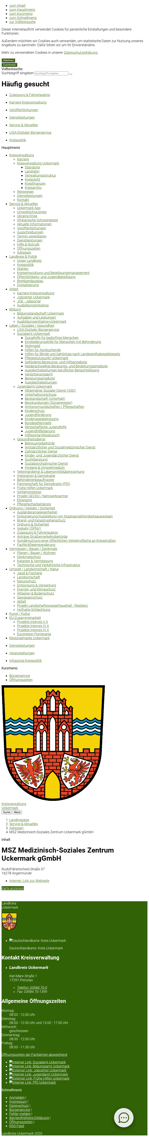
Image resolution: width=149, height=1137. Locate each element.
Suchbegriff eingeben (18, 73)
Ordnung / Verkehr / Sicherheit (32, 508)
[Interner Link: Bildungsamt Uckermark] (78, 1066)
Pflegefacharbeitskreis (34, 504)
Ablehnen (8, 60)
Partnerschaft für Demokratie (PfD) (43, 484)
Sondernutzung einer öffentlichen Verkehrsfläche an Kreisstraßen (66, 541)
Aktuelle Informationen (34, 224)
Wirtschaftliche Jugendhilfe (45, 427)
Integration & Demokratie (36, 476)
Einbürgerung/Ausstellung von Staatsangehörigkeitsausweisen (65, 516)
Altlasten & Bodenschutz (35, 593)
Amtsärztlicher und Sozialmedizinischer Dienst (60, 447)
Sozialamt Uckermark (33, 334)
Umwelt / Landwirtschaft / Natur (34, 569)
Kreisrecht (32, 179)
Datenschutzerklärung (81, 52)
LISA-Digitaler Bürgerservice (38, 330)
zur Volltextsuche (22, 22)
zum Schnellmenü (23, 18)
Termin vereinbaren (31, 236)
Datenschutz (19, 1106)
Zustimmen (9, 64)
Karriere (23, 159)
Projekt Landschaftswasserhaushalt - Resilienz (52, 605)
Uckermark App (29, 208)
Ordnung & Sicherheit (33, 524)
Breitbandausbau (30, 281)
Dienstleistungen (29, 196)
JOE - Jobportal (29, 301)
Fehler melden (20, 1114)
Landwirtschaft (28, 577)
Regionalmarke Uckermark (29, 638)
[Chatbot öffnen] (123, 1117)
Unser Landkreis (29, 261)
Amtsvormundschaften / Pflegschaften (54, 407)
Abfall (21, 601)
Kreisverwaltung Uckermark (38, 163)
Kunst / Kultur (19, 614)
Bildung (15, 309)
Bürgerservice (19, 676)
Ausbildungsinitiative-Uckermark (41, 321)
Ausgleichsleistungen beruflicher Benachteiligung (62, 370)
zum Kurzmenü (21, 14)
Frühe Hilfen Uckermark (35, 488)
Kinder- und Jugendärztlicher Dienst (52, 455)
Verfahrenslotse (29, 492)
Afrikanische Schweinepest (37, 220)
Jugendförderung (38, 415)
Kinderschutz (35, 411)
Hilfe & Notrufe (28, 244)
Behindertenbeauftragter (35, 480)
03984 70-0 (32, 988)
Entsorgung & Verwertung (36, 585)
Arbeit (13, 289)
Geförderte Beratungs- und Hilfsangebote (56, 362)
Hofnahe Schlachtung (33, 610)
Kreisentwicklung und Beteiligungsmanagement (53, 273)
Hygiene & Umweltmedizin (45, 468)
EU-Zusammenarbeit (25, 618)
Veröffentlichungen (31, 228)
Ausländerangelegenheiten (37, 512)
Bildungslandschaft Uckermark (40, 313)
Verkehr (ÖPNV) (29, 528)
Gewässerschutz (29, 597)
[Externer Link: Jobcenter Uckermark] (78, 1070)
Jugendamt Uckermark (34, 386)
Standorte (32, 167)
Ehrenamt (24, 500)
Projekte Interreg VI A (33, 630)
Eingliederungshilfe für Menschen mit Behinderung (63, 342)
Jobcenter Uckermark (33, 297)
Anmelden (17, 1097)
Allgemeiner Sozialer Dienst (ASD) (50, 390)
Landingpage (19, 820)
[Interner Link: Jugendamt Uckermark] (78, 1074)
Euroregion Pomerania (34, 634)
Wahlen (23, 269)
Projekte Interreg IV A (33, 626)
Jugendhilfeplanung (40, 431)
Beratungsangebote (40, 378)
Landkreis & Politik (23, 256)
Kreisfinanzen (35, 183)
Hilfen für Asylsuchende (43, 350)
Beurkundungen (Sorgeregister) (48, 403)
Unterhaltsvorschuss (40, 394)
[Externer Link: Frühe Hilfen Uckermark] (78, 1078)
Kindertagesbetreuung (42, 419)
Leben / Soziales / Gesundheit (31, 325)
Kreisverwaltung (21, 155)
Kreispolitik (25, 265)
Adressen (24, 252)
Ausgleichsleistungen (41, 382)
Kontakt (23, 200)
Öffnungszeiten (28, 248)
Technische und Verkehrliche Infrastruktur (48, 565)
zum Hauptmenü (22, 10)
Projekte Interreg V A (32, 622)
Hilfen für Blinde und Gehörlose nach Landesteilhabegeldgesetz (72, 354)
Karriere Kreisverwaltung (35, 293)
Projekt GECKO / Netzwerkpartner (42, 496)
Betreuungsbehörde (40, 443)
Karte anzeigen (13, 888)
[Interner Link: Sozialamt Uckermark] (78, 1062)
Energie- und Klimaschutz (36, 589)
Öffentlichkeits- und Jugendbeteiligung (46, 277)
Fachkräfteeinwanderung (36, 545)
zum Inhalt (17, 5)
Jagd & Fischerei (29, 573)
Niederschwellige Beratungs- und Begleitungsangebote (66, 366)
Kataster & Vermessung (35, 561)
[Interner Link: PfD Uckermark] (78, 1082)
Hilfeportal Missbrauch (42, 435)
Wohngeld (32, 346)
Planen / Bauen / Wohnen (36, 553)
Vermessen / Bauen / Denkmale (33, 549)
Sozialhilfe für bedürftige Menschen (52, 338)
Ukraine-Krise (27, 216)
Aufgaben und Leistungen (36, 317)
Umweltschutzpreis (32, 212)
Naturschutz (26, 581)
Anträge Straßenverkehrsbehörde (42, 536)
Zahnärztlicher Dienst (41, 451)
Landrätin (32, 171)
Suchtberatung (36, 459)
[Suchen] (70, 74)
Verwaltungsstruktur (40, 175)
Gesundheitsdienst (31, 439)
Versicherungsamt (39, 374)
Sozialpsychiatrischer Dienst (46, 463)
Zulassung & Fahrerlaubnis (37, 532)
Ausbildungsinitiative (33, 305)
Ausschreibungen (30, 232)
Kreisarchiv (33, 188)
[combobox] (51, 73)
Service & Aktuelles (23, 204)
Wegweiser (25, 192)
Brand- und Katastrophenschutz (41, 520)
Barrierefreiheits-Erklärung (29, 1118)
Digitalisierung (28, 285)
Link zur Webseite (29, 881)
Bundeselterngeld (38, 423)
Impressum (18, 1102)
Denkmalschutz (29, 557)
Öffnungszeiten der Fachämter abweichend (34, 1055)
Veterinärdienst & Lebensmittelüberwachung (50, 472)
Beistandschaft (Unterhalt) (45, 399)
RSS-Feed (16, 1126)
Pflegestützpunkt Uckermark (46, 358)
